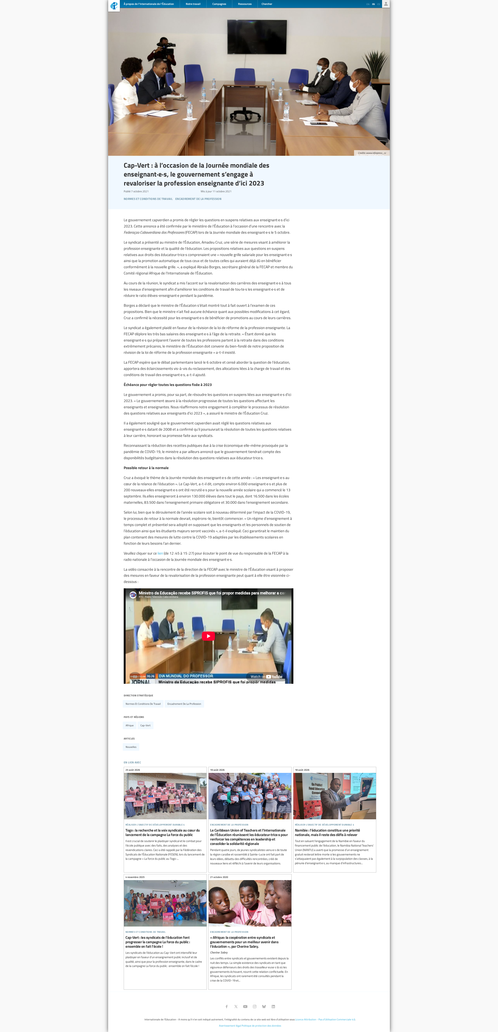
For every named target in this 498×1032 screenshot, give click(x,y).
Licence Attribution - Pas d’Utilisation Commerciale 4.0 (325, 1019)
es (378, 4)
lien (160, 553)
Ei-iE (114, 6)
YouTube (245, 1006)
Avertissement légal (230, 1025)
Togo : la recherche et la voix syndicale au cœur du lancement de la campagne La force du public (165, 815)
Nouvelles (131, 747)
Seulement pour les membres (386, 4)
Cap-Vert (145, 725)
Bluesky (264, 1006)
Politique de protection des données (261, 1025)
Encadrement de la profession (184, 703)
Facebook (226, 1006)
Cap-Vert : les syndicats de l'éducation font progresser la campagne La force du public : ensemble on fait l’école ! (165, 922)
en (367, 4)
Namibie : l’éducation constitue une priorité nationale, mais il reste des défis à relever (334, 817)
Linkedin (273, 1006)
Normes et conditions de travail (143, 703)
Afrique (130, 725)
